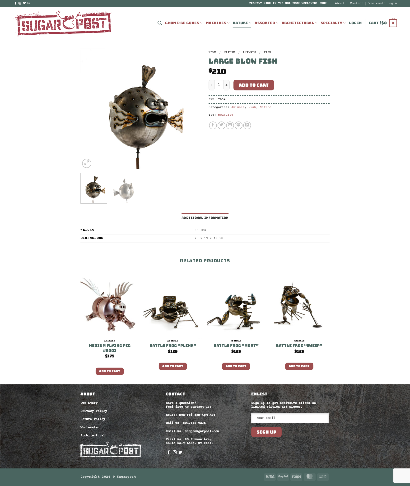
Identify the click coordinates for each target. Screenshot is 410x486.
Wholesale (89, 428)
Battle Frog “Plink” (172, 345)
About (340, 3)
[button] (355, 23)
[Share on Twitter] (221, 125)
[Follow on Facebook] (15, 3)
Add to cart (254, 85)
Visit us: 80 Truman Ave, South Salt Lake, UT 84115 (189, 441)
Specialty (332, 23)
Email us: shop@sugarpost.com (192, 431)
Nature (240, 23)
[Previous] (88, 109)
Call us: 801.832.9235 (186, 423)
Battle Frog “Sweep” (299, 345)
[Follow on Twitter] (24, 3)
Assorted (265, 23)
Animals (249, 52)
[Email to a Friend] (230, 125)
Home (212, 52)
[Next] (193, 109)
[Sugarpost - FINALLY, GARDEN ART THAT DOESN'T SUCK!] (63, 23)
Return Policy (92, 419)
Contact (356, 3)
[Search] (160, 23)
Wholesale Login (382, 3)
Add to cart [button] (109, 371)
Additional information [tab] (205, 218)
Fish (267, 52)
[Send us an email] (29, 3)
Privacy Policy (93, 411)
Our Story (89, 403)
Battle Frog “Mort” (236, 345)
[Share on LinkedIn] (247, 125)
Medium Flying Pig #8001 (109, 348)
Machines (216, 23)
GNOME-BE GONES (182, 23)
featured (225, 115)
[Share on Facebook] (213, 125)
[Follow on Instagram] (20, 3)
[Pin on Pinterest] (238, 125)
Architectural (298, 23)
